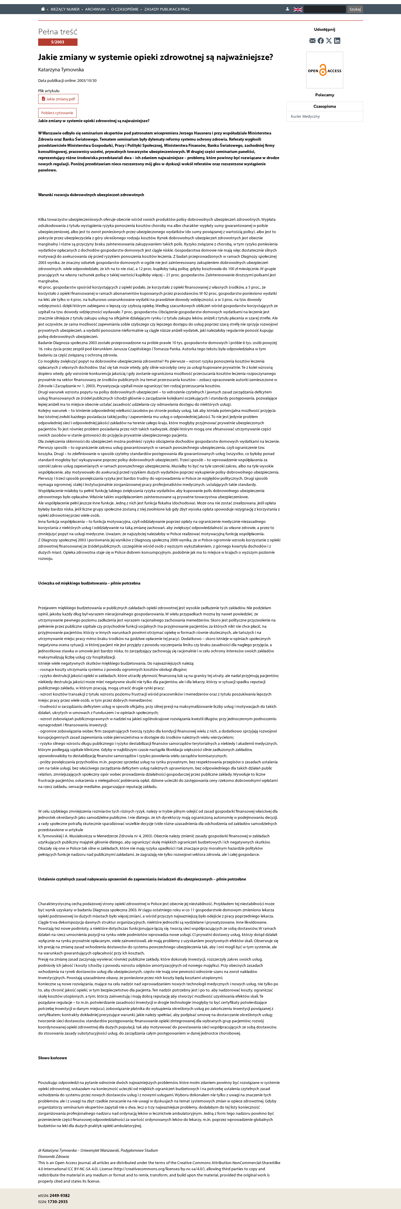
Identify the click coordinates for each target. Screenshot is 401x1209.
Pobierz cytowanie (57, 112)
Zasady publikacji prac (167, 9)
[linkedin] (337, 41)
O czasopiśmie (125, 9)
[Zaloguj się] (287, 9)
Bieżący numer (65, 9)
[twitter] (329, 41)
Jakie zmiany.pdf (60, 99)
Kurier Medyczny (305, 116)
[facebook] (321, 41)
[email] (312, 41)
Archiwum (95, 9)
